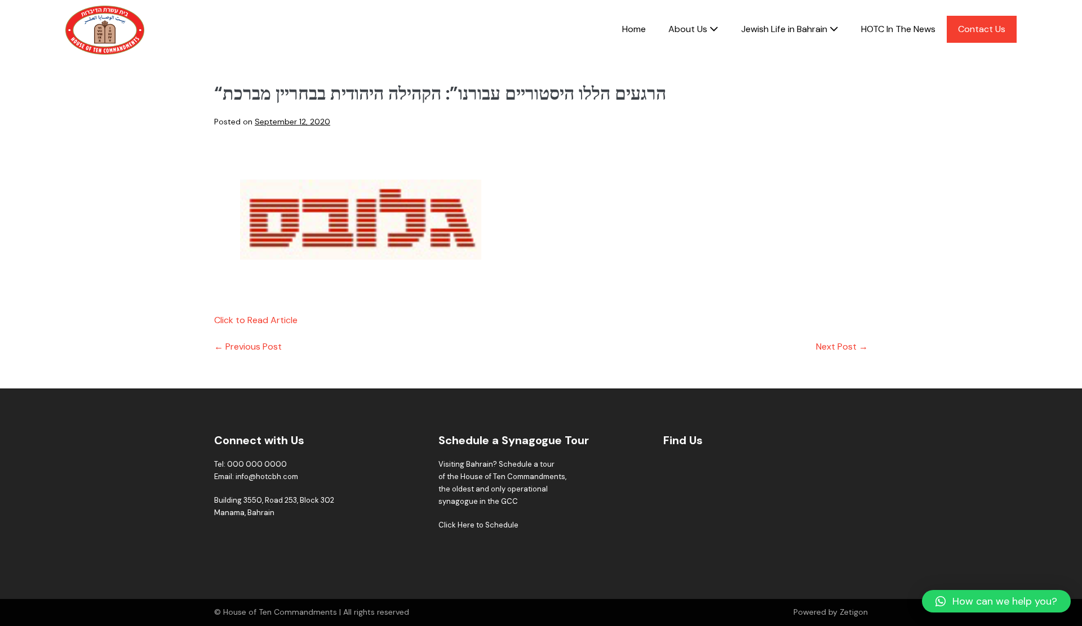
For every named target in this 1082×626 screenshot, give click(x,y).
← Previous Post (248, 346)
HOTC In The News (898, 29)
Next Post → (842, 346)
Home (634, 29)
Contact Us (981, 29)
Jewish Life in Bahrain (785, 29)
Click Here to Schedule (478, 525)
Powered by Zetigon (830, 612)
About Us (688, 29)
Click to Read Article (256, 320)
